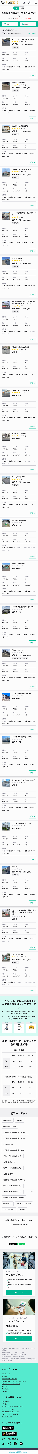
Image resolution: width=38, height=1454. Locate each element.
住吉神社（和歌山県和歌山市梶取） (14, 1150)
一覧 (15, 8)
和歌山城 (20, 1120)
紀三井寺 (30, 1192)
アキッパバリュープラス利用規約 (12, 1407)
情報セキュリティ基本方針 (10, 1414)
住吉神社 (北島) (8, 1144)
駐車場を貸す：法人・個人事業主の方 (14, 1381)
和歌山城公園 (7, 1120)
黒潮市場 (22, 1210)
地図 (22, 8)
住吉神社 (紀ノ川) (9, 1162)
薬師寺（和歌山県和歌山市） (12, 1186)
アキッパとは (6, 1374)
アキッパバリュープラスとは (11, 1384)
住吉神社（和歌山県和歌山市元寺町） (15, 1132)
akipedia (4, 1391)
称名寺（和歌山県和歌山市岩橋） (14, 1198)
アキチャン (5, 1389)
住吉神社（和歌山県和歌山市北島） (14, 1138)
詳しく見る (19, 1292)
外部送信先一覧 (7, 1417)
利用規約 (4, 1404)
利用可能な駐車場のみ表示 (12, 33)
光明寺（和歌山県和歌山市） (12, 1156)
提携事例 (4, 1376)
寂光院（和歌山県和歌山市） (12, 1192)
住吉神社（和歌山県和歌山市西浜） (14, 1180)
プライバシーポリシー (9, 1409)
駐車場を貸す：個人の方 (9, 1379)
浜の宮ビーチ (7, 1204)
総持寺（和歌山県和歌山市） (12, 1168)
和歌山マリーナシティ (24, 1204)
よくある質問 (6, 1401)
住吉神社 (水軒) (8, 1174)
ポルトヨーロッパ (9, 1210)
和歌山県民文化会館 (9, 1126)
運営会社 (4, 1386)
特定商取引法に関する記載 (10, 1412)
